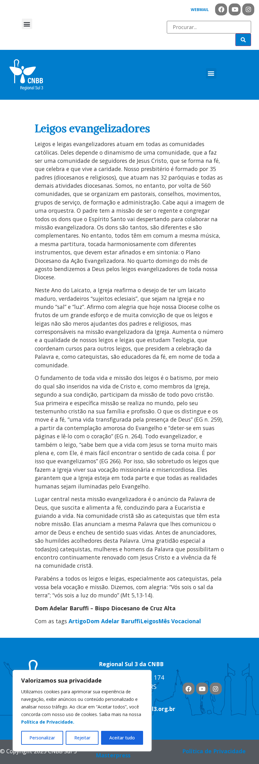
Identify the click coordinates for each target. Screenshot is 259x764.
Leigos (149, 621)
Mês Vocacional (179, 621)
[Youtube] (235, 9)
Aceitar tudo (122, 738)
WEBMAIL (200, 9)
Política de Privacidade (214, 751)
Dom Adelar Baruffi (113, 621)
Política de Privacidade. (47, 722)
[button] (27, 24)
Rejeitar (82, 738)
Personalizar (42, 738)
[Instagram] (248, 9)
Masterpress (113, 755)
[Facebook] (221, 9)
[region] (82, 710)
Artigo (77, 621)
